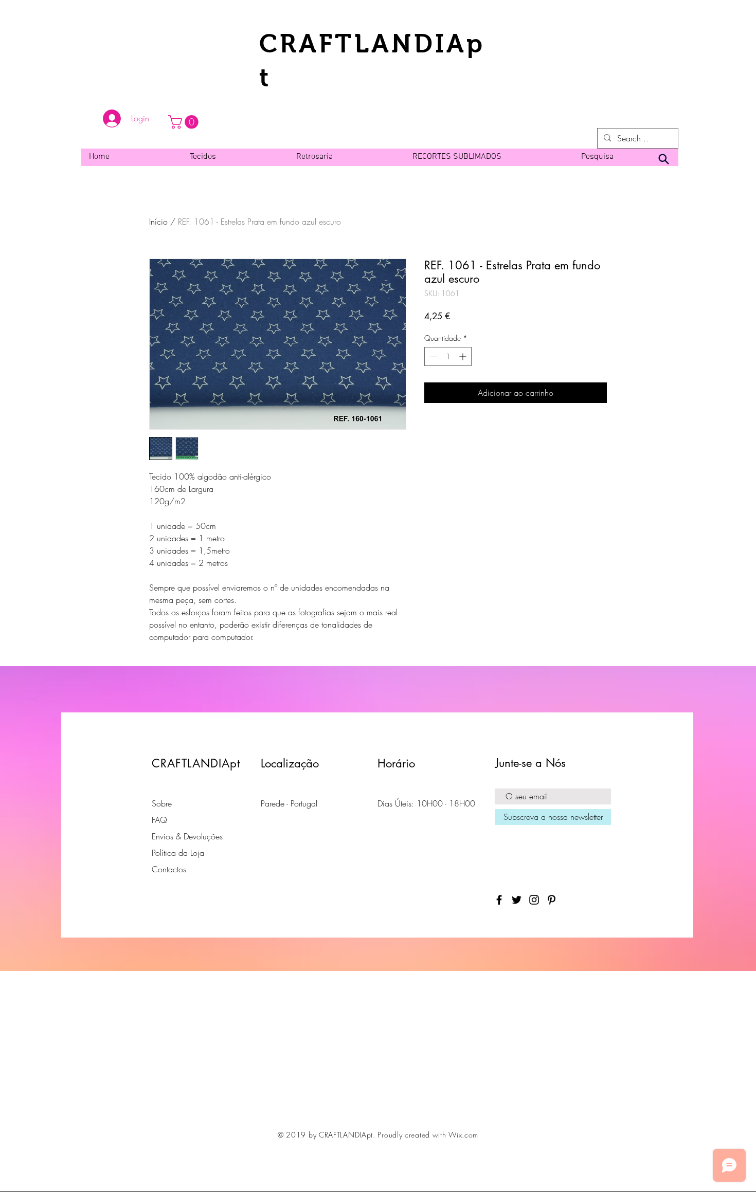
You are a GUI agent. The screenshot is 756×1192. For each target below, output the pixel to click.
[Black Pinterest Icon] (551, 899)
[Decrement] (432, 356)
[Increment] (463, 356)
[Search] (663, 159)
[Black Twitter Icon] (516, 899)
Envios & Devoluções (187, 836)
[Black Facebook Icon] (499, 899)
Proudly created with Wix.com (427, 1135)
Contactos (169, 869)
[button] (185, 122)
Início (158, 221)
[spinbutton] (448, 356)
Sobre (162, 803)
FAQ (159, 820)
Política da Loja (178, 852)
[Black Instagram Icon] (534, 899)
